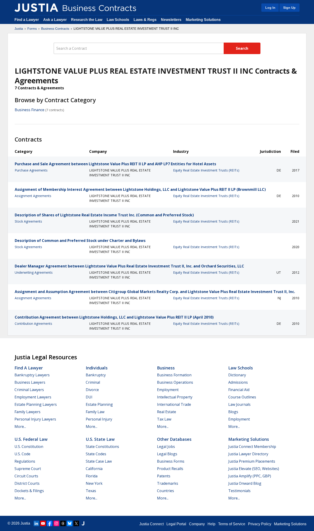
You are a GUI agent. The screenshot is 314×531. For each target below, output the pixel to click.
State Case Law (99, 461)
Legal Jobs (166, 446)
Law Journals (239, 404)
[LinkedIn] (36, 523)
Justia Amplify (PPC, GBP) (249, 476)
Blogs (233, 411)
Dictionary (237, 374)
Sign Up (289, 7)
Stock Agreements (28, 221)
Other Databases (174, 439)
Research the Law (86, 20)
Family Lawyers (27, 411)
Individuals (97, 368)
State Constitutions (102, 446)
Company (197, 524)
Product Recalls (170, 468)
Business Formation (174, 374)
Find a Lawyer (26, 20)
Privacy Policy (259, 524)
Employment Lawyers (32, 397)
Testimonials (239, 490)
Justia (18, 28)
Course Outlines (242, 397)
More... (20, 426)
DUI (89, 397)
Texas (91, 490)
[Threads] (63, 523)
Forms (32, 28)
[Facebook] (49, 523)
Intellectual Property (174, 397)
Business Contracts (55, 28)
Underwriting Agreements (34, 272)
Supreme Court (27, 468)
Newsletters (171, 20)
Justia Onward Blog (244, 483)
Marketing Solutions (203, 20)
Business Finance (29, 109)
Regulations (24, 461)
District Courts (27, 483)
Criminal (93, 382)
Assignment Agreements (33, 196)
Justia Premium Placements (251, 461)
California (94, 468)
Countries (165, 490)
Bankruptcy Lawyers (32, 374)
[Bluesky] (69, 523)
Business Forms (170, 461)
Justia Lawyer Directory (248, 453)
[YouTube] (43, 523)
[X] (76, 523)
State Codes (96, 453)
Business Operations (175, 382)
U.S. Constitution (28, 446)
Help (211, 524)
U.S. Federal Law (31, 439)
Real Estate (166, 411)
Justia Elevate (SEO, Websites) (253, 468)
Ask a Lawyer (55, 20)
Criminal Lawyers (29, 389)
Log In (270, 7)
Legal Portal (176, 524)
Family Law (95, 411)
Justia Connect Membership (252, 446)
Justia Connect (151, 524)
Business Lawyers (29, 382)
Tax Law (164, 419)
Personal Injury (99, 419)
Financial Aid (238, 389)
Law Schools (118, 20)
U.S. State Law (100, 439)
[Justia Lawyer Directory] (83, 523)
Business (166, 368)
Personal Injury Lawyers (35, 419)
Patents (163, 476)
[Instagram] (56, 523)
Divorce (92, 389)
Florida (91, 476)
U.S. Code (22, 453)
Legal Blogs (167, 453)
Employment (168, 389)
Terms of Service (231, 524)
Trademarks (167, 483)
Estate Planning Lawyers (35, 404)
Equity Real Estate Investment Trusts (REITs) (206, 170)
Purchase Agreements (31, 170)
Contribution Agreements (33, 323)
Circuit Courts (26, 476)
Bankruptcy (96, 374)
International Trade (174, 404)
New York (94, 483)
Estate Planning (99, 404)
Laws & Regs (145, 20)
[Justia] (36, 7)
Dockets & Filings (29, 490)
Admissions (238, 382)
